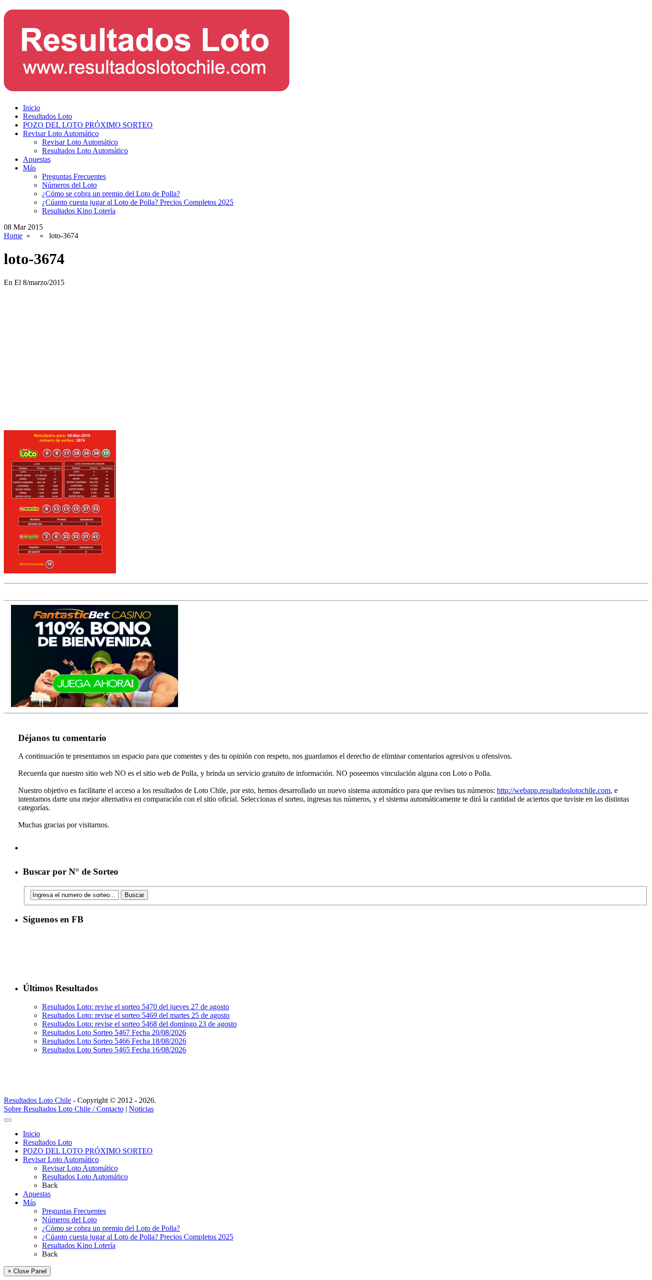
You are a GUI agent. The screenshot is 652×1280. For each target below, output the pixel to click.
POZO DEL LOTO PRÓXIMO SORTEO (88, 125)
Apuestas (37, 159)
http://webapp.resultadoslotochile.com (553, 790)
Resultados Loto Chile (37, 1100)
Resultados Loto (47, 116)
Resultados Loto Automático (85, 151)
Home (13, 236)
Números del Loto (69, 185)
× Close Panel (27, 1271)
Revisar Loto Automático (61, 133)
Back (50, 1185)
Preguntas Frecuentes (74, 176)
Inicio (31, 108)
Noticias (141, 1109)
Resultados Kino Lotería (79, 211)
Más (29, 168)
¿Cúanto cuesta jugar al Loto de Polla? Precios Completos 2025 (137, 202)
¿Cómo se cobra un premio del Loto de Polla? (111, 194)
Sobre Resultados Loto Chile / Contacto (64, 1109)
